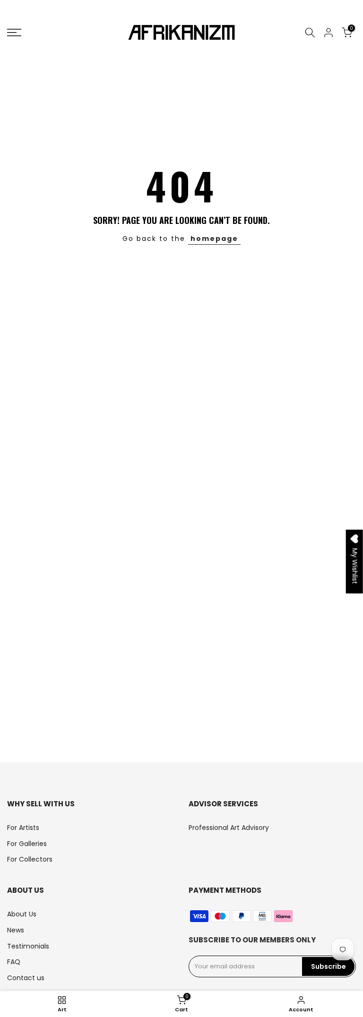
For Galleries (27, 843)
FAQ (13, 961)
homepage (214, 238)
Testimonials (28, 946)
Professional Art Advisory (229, 827)
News (15, 930)
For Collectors (29, 859)
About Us (21, 914)
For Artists (23, 827)
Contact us (25, 978)
